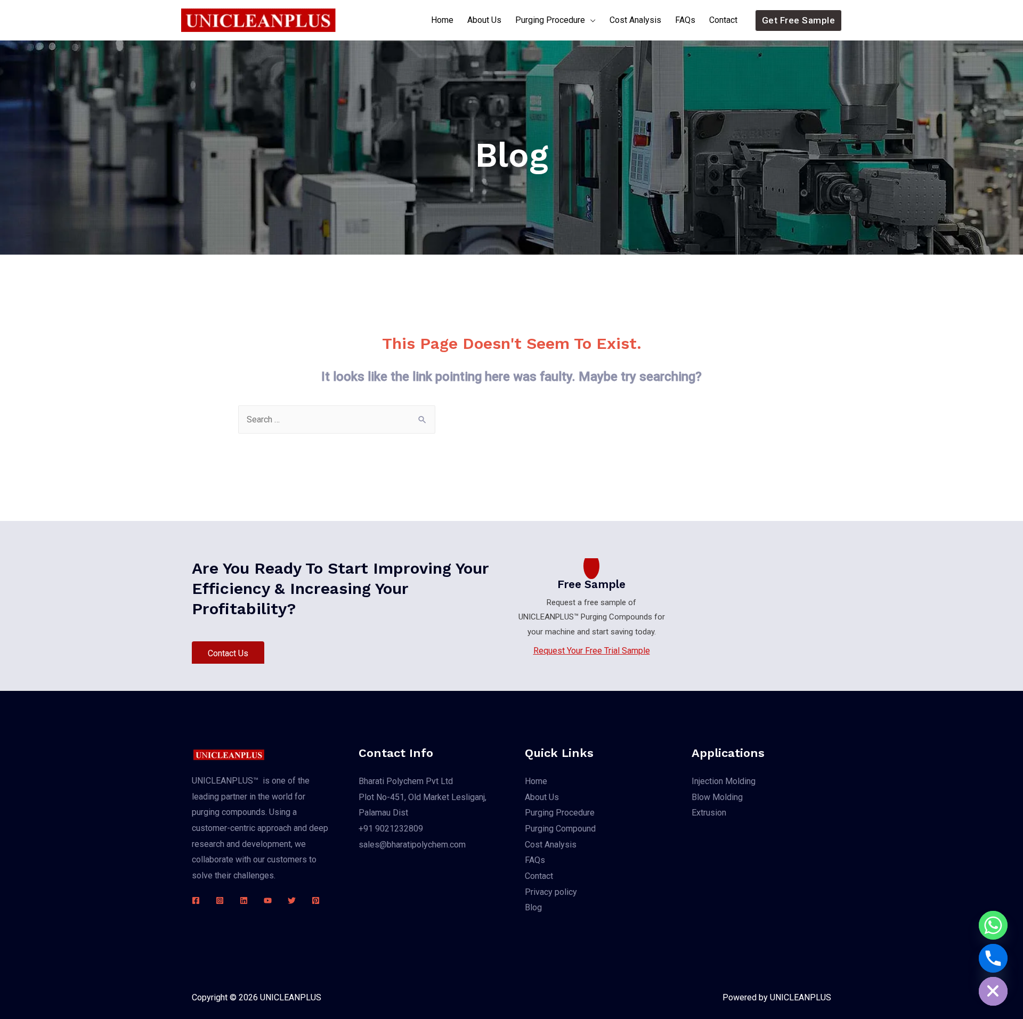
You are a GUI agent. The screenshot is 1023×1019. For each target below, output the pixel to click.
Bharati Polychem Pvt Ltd (406, 781)
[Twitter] (292, 900)
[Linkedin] (244, 900)
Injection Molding (724, 781)
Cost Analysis (635, 20)
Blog (533, 907)
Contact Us (228, 653)
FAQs (685, 20)
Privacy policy (551, 892)
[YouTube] (268, 900)
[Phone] (993, 958)
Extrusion (709, 813)
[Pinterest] (316, 900)
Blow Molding (717, 797)
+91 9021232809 (391, 829)
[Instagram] (220, 900)
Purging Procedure (550, 20)
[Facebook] (196, 900)
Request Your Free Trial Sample (591, 651)
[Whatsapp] (993, 925)
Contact (723, 20)
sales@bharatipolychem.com (412, 844)
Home (442, 20)
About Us (484, 20)
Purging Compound (560, 829)
